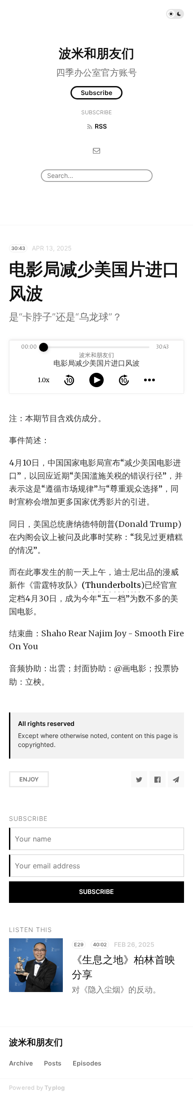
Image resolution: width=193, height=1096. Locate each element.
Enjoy (29, 779)
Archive (21, 1063)
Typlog (54, 1087)
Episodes (87, 1063)
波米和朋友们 (96, 53)
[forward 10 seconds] (124, 380)
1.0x (43, 380)
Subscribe (96, 92)
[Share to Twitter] (139, 779)
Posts (52, 1063)
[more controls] (149, 380)
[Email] (96, 150)
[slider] (43, 347)
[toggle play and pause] (96, 380)
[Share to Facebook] (157, 779)
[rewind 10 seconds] (69, 380)
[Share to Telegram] (176, 779)
